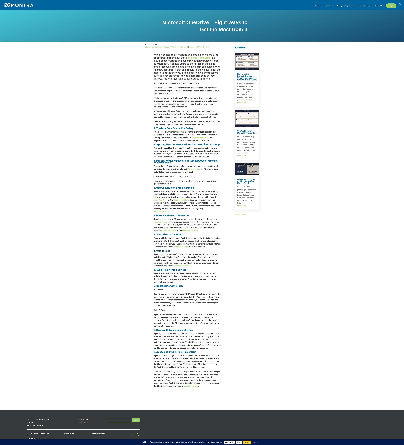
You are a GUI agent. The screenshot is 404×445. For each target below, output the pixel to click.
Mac (160, 47)
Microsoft (184, 47)
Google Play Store (181, 200)
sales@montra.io (191, 386)
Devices (155, 47)
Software (329, 6)
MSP (197, 47)
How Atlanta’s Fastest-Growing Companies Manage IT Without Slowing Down (247, 77)
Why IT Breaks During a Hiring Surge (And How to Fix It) (246, 181)
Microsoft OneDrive (199, 57)
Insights (347, 6)
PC (209, 47)
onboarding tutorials (200, 137)
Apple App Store (160, 200)
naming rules (194, 169)
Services (318, 6)
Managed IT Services (171, 47)
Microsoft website (190, 230)
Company (366, 6)
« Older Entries (240, 214)
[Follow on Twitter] (138, 434)
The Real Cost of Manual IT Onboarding (247, 132)
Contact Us (379, 6)
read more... (242, 103)
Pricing (339, 6)
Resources (357, 6)
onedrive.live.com (161, 211)
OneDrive (203, 47)
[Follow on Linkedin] (132, 434)
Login (391, 6)
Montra (191, 47)
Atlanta (148, 47)
